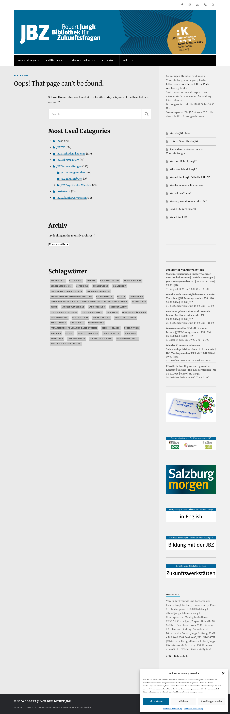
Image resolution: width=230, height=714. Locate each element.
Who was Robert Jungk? (183, 169)
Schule (69, 333)
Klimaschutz (139, 302)
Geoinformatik (104, 296)
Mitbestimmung (59, 317)
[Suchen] (146, 114)
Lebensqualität (118, 307)
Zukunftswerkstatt (127, 338)
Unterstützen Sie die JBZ (184, 141)
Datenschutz (181, 656)
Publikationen (54, 60)
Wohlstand (57, 338)
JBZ (59, 141)
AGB (168, 656)
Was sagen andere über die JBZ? (188, 201)
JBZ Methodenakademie (71, 153)
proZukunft (63, 191)
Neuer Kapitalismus (125, 317)
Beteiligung (75, 281)
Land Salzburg (97, 307)
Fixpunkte (107, 60)
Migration (112, 312)
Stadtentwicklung (88, 333)
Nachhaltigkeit (101, 317)
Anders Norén (83, 707)
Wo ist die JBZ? (178, 217)
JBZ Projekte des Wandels (76, 185)
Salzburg (56, 333)
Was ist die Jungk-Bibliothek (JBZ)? (190, 177)
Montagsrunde (80, 317)
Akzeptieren (156, 701)
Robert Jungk (131, 328)
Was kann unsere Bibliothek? (186, 185)
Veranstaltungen (27, 60)
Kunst (54, 307)
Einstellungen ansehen (211, 701)
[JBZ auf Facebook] (182, 5)
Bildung (91, 281)
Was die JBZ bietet (180, 133)
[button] (223, 673)
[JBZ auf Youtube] (197, 5)
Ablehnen (183, 701)
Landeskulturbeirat (73, 307)
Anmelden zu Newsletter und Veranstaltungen (185, 151)
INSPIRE (121, 296)
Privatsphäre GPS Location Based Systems (74, 328)
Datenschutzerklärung (172, 708)
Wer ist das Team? (180, 193)
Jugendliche (136, 296)
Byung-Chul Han (132, 281)
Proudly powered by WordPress (32, 707)
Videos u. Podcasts (82, 60)
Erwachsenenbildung (98, 291)
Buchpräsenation (109, 281)
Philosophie (77, 323)
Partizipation (58, 323)
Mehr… (127, 60)
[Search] (213, 5)
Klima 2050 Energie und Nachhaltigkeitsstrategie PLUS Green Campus (89, 302)
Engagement (119, 286)
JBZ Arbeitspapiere (68, 160)
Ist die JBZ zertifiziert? (183, 209)
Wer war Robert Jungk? (183, 161)
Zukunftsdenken (76, 338)
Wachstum (130, 333)
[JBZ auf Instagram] (190, 5)
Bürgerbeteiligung (61, 286)
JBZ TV (61, 147)
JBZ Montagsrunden (73, 172)
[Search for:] (99, 114)
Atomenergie (58, 281)
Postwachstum (96, 323)
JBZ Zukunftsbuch (71, 178)
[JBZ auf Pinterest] (205, 5)
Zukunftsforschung (101, 338)
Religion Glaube (111, 328)
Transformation (111, 333)
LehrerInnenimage (92, 312)
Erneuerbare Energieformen (66, 291)
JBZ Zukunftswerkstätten (72, 197)
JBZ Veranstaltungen (69, 166)
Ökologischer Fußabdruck (66, 344)
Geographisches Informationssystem (71, 296)
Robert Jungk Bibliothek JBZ (48, 701)
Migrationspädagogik (134, 312)
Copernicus (82, 286)
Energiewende (100, 286)
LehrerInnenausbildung (64, 312)
